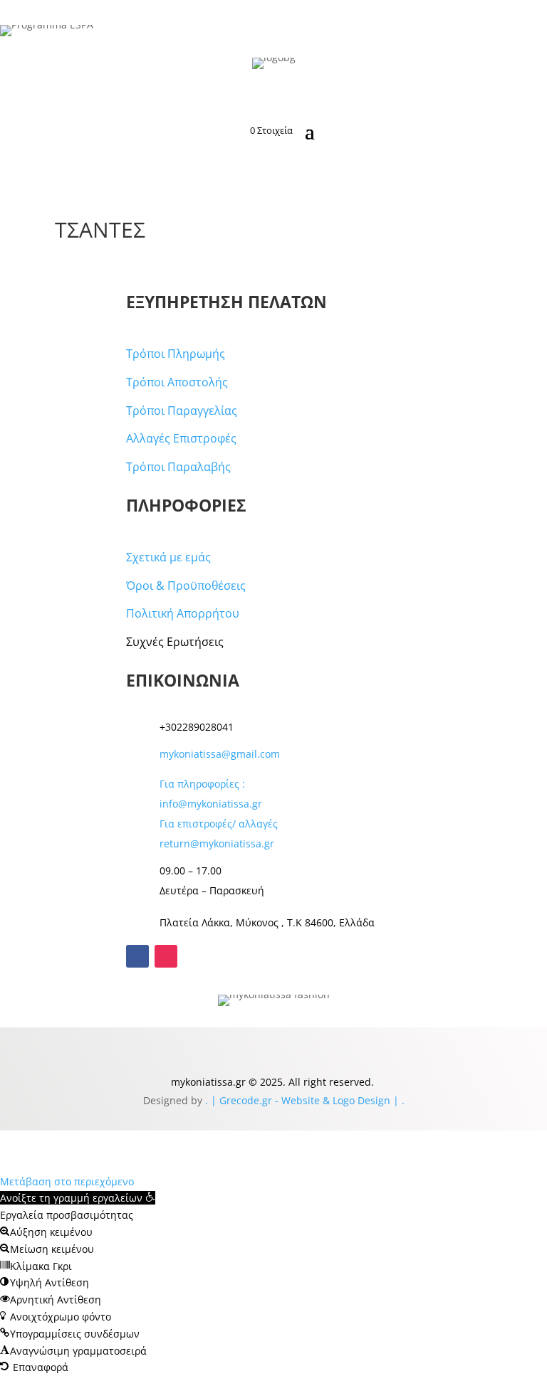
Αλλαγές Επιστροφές (181, 438)
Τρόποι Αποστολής (177, 382)
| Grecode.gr (241, 1100)
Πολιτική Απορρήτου (182, 613)
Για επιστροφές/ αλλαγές (219, 823)
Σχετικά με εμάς (168, 557)
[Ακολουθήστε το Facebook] (137, 956)
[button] (77, 1198)
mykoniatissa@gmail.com (220, 754)
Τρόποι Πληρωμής (175, 353)
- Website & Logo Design (331, 1100)
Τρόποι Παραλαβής (178, 467)
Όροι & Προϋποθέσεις (186, 585)
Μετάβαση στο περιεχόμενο (67, 1181)
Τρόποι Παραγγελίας (181, 410)
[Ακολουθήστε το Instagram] (166, 956)
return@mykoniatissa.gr (217, 843)
